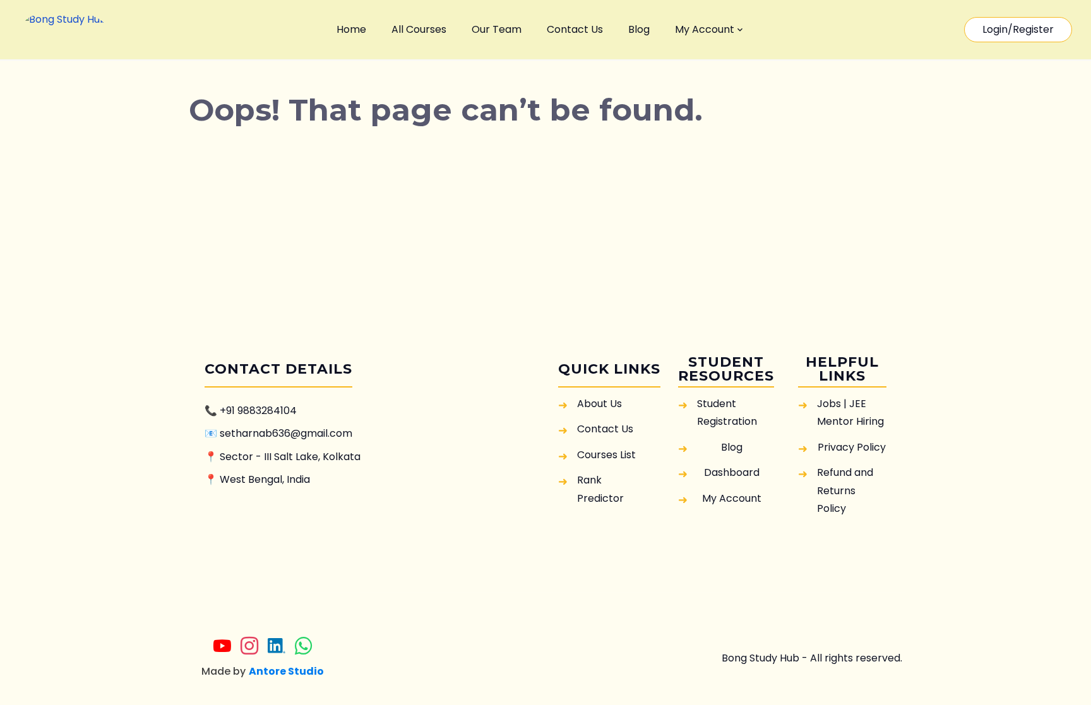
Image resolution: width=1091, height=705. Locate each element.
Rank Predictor (600, 489)
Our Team (497, 29)
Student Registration (727, 412)
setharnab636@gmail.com (286, 433)
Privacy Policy (852, 447)
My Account (704, 29)
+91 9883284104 (258, 410)
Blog (639, 29)
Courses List (606, 454)
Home (351, 29)
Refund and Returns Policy (845, 490)
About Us (599, 403)
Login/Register (1018, 29)
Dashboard (732, 472)
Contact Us (575, 29)
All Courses (418, 29)
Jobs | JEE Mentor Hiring (850, 412)
